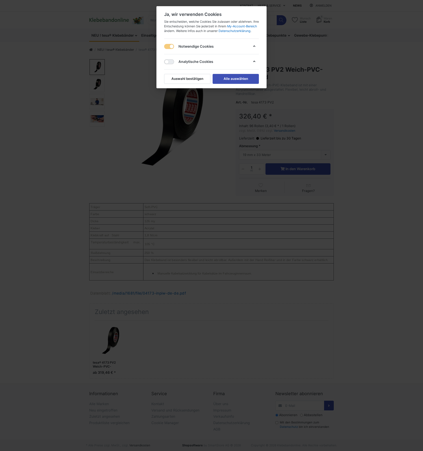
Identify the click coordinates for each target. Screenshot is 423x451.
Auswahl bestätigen (187, 79)
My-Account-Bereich (242, 26)
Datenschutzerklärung (234, 31)
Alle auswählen (236, 79)
